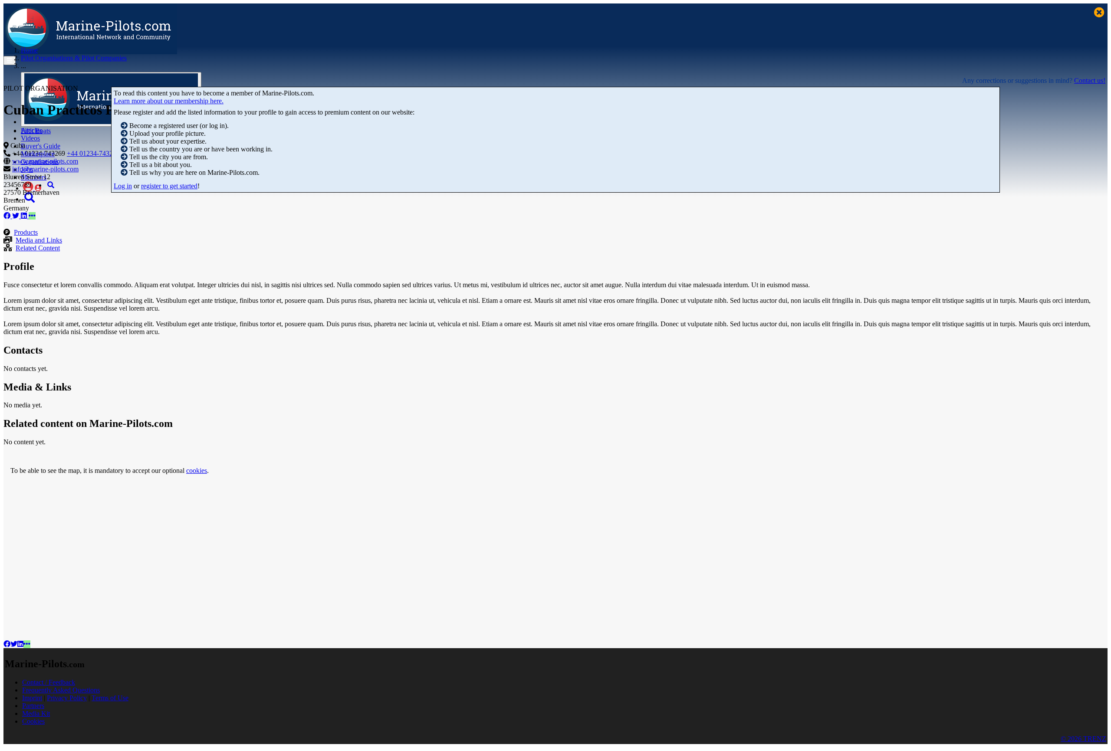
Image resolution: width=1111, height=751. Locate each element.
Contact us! (1089, 80)
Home (29, 50)
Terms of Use (110, 698)
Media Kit (36, 713)
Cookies (33, 721)
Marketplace (38, 153)
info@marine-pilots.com (45, 169)
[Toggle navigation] (9, 60)
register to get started (169, 186)
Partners (33, 705)
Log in (123, 186)
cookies (196, 470)
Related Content (38, 248)
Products (26, 232)
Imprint (32, 698)
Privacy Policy (67, 698)
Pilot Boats (36, 130)
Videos (30, 138)
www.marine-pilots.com (45, 161)
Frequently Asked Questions (61, 690)
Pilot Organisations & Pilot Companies (74, 58)
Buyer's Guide (40, 146)
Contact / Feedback (48, 682)
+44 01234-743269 (93, 153)
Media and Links (39, 240)
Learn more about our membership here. (169, 101)
